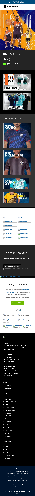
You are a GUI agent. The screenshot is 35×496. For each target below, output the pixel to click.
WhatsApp (10, 65)
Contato (7, 458)
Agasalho (8, 421)
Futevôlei (8, 416)
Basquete (8, 413)
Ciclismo (7, 424)
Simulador (8, 449)
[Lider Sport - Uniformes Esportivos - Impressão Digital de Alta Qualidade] (25, 314)
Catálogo (8, 452)
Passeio (7, 419)
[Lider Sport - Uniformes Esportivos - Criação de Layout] (10, 314)
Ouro (6, 382)
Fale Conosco (12, 63)
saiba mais (17, 303)
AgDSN (11, 491)
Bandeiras (8, 436)
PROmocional (9, 391)
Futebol (7, 404)
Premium (8, 385)
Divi (18, 493)
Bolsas (7, 433)
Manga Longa (9, 430)
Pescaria (7, 427)
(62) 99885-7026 (23, 480)
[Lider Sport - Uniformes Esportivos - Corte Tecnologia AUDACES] (10, 319)
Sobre (7, 446)
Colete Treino (9, 407)
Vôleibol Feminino (10, 410)
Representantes (12, 266)
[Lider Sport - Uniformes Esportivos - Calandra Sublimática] (25, 319)
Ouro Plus (8, 388)
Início (6, 444)
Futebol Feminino (10, 394)
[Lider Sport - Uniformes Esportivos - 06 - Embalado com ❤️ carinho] (17, 325)
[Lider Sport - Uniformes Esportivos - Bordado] (8, 325)
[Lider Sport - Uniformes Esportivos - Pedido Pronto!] (27, 325)
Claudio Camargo (21, 491)
